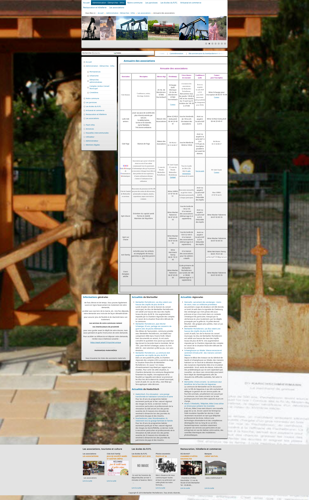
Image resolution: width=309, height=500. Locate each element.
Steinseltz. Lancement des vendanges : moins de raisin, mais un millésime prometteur (202, 303)
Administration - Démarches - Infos (108, 2)
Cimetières (94, 92)
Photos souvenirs (139, 454)
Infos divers (188, 53)
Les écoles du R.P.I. (169, 2)
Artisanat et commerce (190, 2)
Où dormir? (209, 454)
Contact (172, 104)
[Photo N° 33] (167, 473)
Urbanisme (94, 76)
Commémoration (205, 53)
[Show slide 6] (222, 44)
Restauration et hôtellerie (94, 7)
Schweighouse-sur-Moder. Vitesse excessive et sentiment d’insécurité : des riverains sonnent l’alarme (203, 352)
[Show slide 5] (219, 44)
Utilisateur (90, 137)
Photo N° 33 (161, 456)
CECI (84, 454)
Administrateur (92, 141)
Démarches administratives (96, 81)
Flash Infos (90, 125)
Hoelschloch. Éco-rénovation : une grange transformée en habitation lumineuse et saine (154, 395)
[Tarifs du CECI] (94, 473)
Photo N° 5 (137, 456)
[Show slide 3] (212, 44)
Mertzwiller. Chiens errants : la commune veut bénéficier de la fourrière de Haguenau (203, 383)
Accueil (86, 2)
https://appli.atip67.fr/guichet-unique (105, 302)
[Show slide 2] (209, 44)
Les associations (116, 7)
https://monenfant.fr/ (99, 331)
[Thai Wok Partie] (191, 478)
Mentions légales (93, 145)
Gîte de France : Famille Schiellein (213, 457)
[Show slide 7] (225, 44)
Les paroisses (151, 2)
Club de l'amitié (113, 454)
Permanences (95, 72)
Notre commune (134, 2)
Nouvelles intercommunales (97, 133)
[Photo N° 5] (143, 473)
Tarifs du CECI (89, 456)
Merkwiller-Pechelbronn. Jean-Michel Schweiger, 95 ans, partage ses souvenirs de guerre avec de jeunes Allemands (153, 326)
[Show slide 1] (206, 44)
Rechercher (87, 53)
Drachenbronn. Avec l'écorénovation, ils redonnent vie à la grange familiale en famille (154, 419)
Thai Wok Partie (187, 459)
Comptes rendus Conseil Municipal (99, 87)
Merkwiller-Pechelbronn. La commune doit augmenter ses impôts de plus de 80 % (153, 354)
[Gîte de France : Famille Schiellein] (216, 475)
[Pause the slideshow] (219, 28)
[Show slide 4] (216, 44)
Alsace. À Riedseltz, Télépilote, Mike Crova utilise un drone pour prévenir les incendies (204, 404)
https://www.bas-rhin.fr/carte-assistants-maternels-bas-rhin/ (107, 322)
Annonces (90, 129)
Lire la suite (87, 485)
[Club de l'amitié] (118, 473)
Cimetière (175, 53)
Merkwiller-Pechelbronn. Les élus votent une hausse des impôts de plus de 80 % (154, 303)
